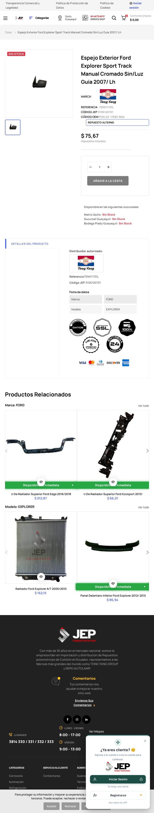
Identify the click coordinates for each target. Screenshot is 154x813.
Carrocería (16, 776)
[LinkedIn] (86, 719)
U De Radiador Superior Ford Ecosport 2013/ (113, 494)
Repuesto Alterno (101, 122)
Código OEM (89, 117)
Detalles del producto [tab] (30, 244)
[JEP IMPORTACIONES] (19, 18)
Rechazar (70, 806)
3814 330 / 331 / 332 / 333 (31, 741)
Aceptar (51, 806)
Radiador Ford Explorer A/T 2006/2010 (41, 589)
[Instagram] (77, 719)
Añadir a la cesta (108, 181)
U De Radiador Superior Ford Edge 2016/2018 (41, 494)
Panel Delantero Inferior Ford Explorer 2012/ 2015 (113, 595)
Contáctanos (51, 776)
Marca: (86, 96)
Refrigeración (17, 788)
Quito (68, 16)
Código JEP (89, 112)
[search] (41, 482)
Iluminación (16, 782)
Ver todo (143, 406)
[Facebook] (67, 719)
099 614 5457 (97, 19)
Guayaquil (70, 19)
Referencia (89, 107)
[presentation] (6, 450)
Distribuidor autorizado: (86, 251)
